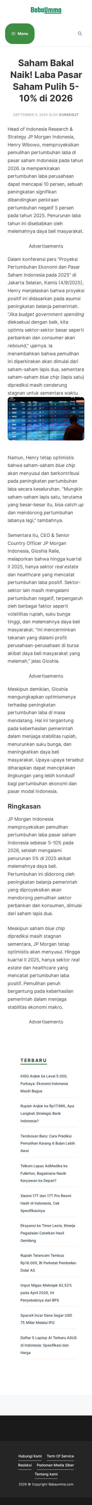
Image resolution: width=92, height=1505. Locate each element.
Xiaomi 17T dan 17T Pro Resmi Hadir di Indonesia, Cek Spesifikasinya (45, 1203)
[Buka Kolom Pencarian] (80, 33)
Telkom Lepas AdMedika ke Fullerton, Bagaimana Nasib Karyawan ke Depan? (43, 1173)
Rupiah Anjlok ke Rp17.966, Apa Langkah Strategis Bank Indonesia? (47, 1113)
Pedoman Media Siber (55, 1465)
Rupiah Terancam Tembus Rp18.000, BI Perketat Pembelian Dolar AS (48, 1262)
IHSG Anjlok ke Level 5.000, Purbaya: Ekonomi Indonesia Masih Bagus (44, 1083)
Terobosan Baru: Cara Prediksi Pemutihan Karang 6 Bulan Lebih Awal (47, 1143)
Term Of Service (60, 1456)
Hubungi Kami (30, 1456)
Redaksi (25, 1465)
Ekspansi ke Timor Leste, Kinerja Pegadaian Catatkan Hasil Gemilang (47, 1233)
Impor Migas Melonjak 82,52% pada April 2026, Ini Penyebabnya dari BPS (46, 1292)
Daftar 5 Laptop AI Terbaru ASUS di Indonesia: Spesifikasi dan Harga (48, 1345)
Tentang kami (46, 1474)
